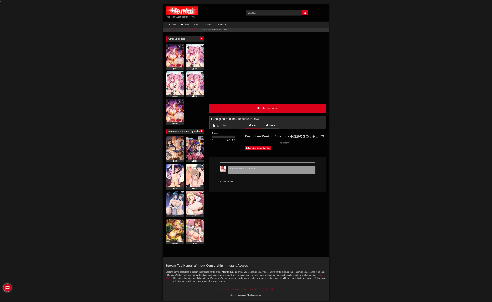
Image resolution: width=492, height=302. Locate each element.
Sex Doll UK (221, 25)
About (255, 125)
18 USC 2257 (267, 289)
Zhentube (207, 25)
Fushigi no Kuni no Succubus (186, 30)
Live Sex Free (269, 108)
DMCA (253, 289)
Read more (284, 143)
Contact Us (224, 289)
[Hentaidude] (182, 10)
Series (186, 25)
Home (173, 25)
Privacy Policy (239, 289)
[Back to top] (484, 295)
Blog (196, 25)
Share (272, 125)
